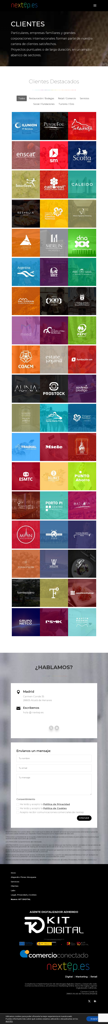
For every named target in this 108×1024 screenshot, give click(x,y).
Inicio (13, 873)
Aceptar (94, 1018)
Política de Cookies (55, 808)
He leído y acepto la (45, 804)
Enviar (84, 818)
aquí (95, 860)
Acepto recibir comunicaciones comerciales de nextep (52, 812)
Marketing (82, 976)
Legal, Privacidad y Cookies (24, 895)
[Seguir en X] (51, 728)
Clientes (14, 886)
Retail (94, 976)
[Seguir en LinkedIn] (57, 728)
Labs (13, 890)
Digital (69, 976)
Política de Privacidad (56, 804)
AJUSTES (9, 1021)
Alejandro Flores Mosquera (23, 877)
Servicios (15, 881)
